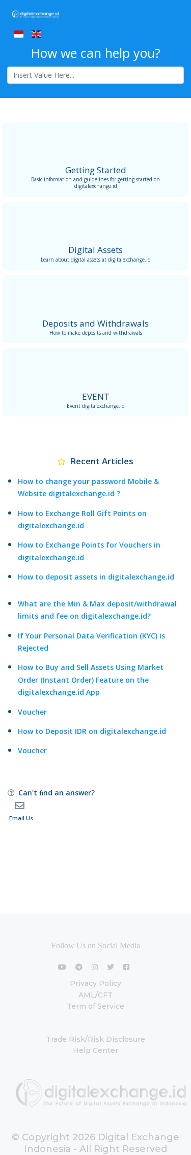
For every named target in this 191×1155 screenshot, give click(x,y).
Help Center (95, 1050)
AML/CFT (95, 995)
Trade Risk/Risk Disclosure (95, 1039)
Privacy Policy (95, 983)
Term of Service (95, 1006)
